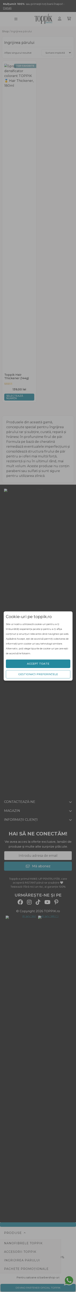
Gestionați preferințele (38, 674)
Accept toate (38, 663)
